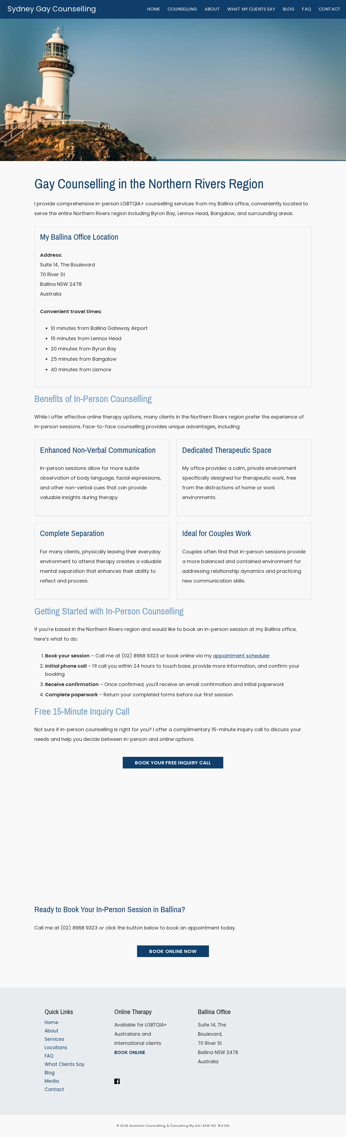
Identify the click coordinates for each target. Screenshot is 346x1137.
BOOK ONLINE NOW (173, 951)
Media (52, 1081)
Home (51, 1022)
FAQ (49, 1056)
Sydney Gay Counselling (51, 9)
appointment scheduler (241, 655)
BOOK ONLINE (129, 1052)
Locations (56, 1047)
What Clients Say (65, 1064)
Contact (54, 1089)
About (51, 1031)
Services (54, 1039)
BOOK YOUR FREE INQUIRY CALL (173, 762)
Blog (50, 1072)
